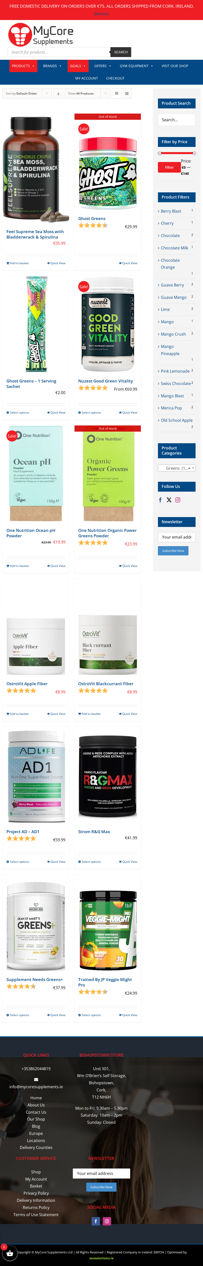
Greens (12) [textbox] (175, 468)
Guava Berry (172, 285)
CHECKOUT (115, 78)
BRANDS (50, 65)
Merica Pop (171, 408)
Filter (169, 167)
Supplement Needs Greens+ (34, 979)
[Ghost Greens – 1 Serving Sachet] (36, 324)
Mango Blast (172, 396)
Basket (36, 1186)
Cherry (167, 223)
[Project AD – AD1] (36, 775)
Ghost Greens (91, 218)
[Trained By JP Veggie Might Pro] (108, 923)
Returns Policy (36, 1207)
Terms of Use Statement (36, 1214)
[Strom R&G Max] (108, 775)
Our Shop (36, 1119)
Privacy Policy (36, 1193)
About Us (36, 1105)
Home (36, 1098)
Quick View (58, 263)
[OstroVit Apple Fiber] (36, 627)
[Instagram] (177, 500)
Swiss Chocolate (176, 383)
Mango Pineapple (170, 350)
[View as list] (126, 93)
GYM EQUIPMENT (134, 65)
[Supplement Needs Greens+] (36, 923)
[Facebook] (160, 500)
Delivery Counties (36, 1147)
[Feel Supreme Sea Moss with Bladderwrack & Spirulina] (36, 168)
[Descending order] (58, 93)
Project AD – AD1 (23, 831)
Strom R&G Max (94, 831)
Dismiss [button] (101, 14)
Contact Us (36, 1112)
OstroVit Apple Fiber (27, 683)
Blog (36, 1126)
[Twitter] (169, 500)
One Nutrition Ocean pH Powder (30, 533)
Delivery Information (36, 1200)
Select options (19, 412)
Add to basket (19, 263)
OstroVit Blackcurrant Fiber (105, 683)
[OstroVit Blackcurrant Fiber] (108, 627)
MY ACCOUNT (86, 78)
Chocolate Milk (174, 248)
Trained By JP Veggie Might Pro (105, 982)
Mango (167, 321)
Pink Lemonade (175, 371)
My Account (36, 1179)
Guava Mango (174, 297)
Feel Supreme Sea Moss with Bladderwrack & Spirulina (35, 234)
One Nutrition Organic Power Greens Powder (107, 533)
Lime (165, 309)
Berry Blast (171, 211)
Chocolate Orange (170, 264)
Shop (36, 1172)
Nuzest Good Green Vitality (105, 381)
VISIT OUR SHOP (175, 65)
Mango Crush (173, 334)
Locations (36, 1140)
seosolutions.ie (101, 1258)
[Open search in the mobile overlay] (69, 52)
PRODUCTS (21, 65)
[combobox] (177, 467)
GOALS (75, 65)
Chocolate (170, 235)
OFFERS (100, 65)
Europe (36, 1133)
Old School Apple (177, 420)
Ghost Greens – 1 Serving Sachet (31, 383)
